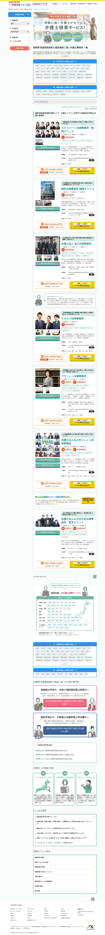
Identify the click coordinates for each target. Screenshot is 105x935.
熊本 (61, 620)
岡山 (53, 617)
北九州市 (43, 65)
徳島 (73, 617)
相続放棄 (51, 91)
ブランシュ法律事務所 (73, 376)
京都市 (80, 624)
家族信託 (89, 91)
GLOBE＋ (46, 911)
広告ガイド (19, 928)
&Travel (18, 911)
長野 (57, 608)
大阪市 (73, 379)
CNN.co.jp (29, 911)
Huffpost (29, 913)
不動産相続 (63, 94)
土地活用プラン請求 (92, 3)
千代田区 (74, 446)
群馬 (74, 605)
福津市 (52, 68)
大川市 (42, 68)
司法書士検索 (81, 3)
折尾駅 (75, 674)
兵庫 (53, 614)
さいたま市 (55, 627)
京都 (57, 614)
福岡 (49, 620)
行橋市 (82, 68)
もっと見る (64, 81)
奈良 (61, 614)
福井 (69, 608)
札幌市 (65, 624)
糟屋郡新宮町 (55, 74)
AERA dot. (29, 915)
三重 (61, 611)
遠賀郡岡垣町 (39, 77)
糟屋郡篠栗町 (64, 74)
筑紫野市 (78, 65)
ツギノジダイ (64, 913)
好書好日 (46, 913)
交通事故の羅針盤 (65, 918)
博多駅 (81, 134)
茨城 (66, 605)
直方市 (77, 68)
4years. (62, 908)
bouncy (29, 918)
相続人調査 (68, 91)
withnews (12, 918)
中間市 (53, 71)
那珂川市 (72, 65)
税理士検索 (73, 3)
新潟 (49, 608)
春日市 (60, 65)
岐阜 (57, 611)
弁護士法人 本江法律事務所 (76, 243)
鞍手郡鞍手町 (64, 77)
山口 (57, 617)
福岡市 (37, 65)
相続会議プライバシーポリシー (50, 926)
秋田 (62, 602)
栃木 (70, 605)
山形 (70, 602)
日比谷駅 (82, 446)
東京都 (65, 446)
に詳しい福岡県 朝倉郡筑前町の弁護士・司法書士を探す (54, 754)
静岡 (53, 611)
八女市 (37, 68)
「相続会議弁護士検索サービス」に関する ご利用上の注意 (52, 632)
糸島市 (47, 68)
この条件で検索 (19, 48)
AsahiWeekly (81, 915)
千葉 (62, 605)
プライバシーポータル (78, 926)
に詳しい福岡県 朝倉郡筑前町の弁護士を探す (51, 750)
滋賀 (65, 614)
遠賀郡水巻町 (88, 74)
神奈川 (53, 605)
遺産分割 (45, 91)
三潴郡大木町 (88, 77)
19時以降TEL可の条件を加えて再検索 (88, 500)
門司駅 (85, 674)
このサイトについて (15, 926)
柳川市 (89, 65)
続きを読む (87, 150)
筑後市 (48, 71)
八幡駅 (80, 674)
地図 (92, 160)
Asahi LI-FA (63, 915)
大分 (65, 620)
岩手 (58, 602)
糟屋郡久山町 (80, 74)
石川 (65, 608)
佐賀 (53, 620)
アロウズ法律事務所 (72, 318)
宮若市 (75, 71)
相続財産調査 (76, 91)
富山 (61, 608)
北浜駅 (81, 379)
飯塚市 (67, 68)
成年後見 (38, 94)
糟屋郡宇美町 (47, 74)
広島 (49, 617)
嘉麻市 (64, 71)
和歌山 (69, 614)
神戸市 (75, 624)
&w (14, 911)
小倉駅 (65, 674)
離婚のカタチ (13, 920)
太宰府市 (43, 71)
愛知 (49, 611)
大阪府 (65, 379)
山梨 (53, 608)
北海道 (49, 602)
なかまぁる (46, 915)
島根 (65, 617)
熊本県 (65, 321)
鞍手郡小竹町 (72, 77)
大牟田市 (55, 65)
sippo (45, 908)
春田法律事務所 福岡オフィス (77, 188)
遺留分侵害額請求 (59, 91)
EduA (11, 913)
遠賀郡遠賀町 (47, 77)
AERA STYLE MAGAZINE (50, 918)
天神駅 (81, 192)
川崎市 (61, 627)
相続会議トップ (56, 3)
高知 (80, 617)
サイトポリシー (26, 926)
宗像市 (57, 68)
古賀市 (62, 68)
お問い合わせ (26, 928)
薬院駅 (47, 674)
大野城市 (66, 65)
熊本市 (73, 321)
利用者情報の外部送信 (65, 926)
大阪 (49, 614)
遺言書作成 (38, 91)
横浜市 (49, 624)
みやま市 (59, 71)
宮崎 (69, 620)
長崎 (57, 620)
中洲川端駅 (59, 674)
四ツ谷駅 (82, 525)
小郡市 (84, 65)
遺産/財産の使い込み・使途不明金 (50, 94)
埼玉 (58, 605)
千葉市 (66, 627)
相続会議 (63, 911)
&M (11, 911)
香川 (69, 617)
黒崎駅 (70, 674)
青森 (54, 602)
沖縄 (78, 620)
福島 (74, 602)
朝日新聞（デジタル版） (16, 908)
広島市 (85, 624)
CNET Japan (30, 908)
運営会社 (12, 928)
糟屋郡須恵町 (72, 74)
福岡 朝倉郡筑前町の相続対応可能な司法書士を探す (65, 729)
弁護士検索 (65, 3)
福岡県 (65, 134)
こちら (69, 634)
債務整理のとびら (31, 920)
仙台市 (49, 627)
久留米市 (49, 65)
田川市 (72, 68)
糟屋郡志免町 (82, 71)
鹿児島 (73, 620)
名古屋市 (60, 624)
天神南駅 (53, 674)
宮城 (66, 602)
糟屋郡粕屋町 (39, 74)
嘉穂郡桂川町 (80, 77)
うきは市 (70, 71)
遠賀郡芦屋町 (55, 77)
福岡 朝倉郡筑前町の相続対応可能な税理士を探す (65, 702)
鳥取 (61, 617)
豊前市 (87, 68)
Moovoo (12, 915)
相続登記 (83, 91)
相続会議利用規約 (36, 926)
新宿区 (73, 525)
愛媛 (76, 617)
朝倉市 (37, 71)
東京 (49, 605)
